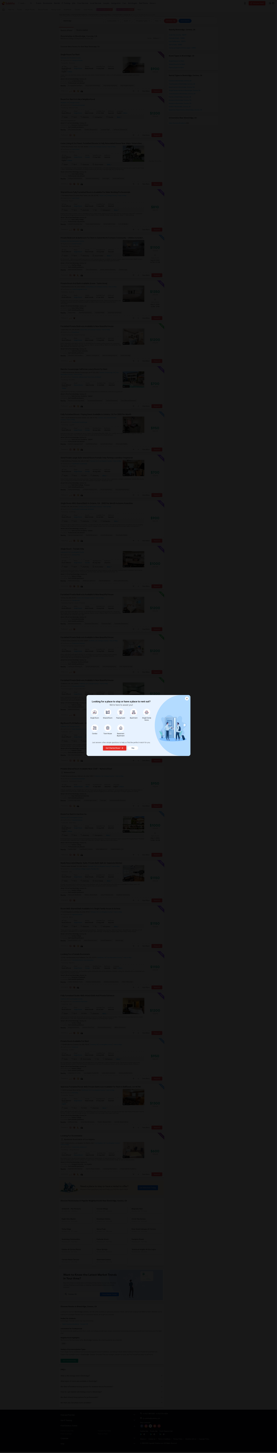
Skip (132, 748)
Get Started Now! (113, 748)
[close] (187, 698)
